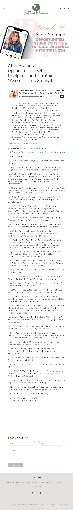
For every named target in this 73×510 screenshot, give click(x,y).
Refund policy (45, 504)
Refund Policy (50, 482)
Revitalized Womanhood (23, 504)
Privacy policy (54, 504)
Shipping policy (52, 506)
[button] (4, 9)
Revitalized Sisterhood (26, 143)
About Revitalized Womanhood (15, 482)
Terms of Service (36, 486)
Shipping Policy (61, 482)
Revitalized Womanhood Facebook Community (43, 152)
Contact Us (30, 482)
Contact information (63, 506)
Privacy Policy (39, 482)
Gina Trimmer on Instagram (33, 148)
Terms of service (64, 504)
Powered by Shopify (35, 504)
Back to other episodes (37, 426)
